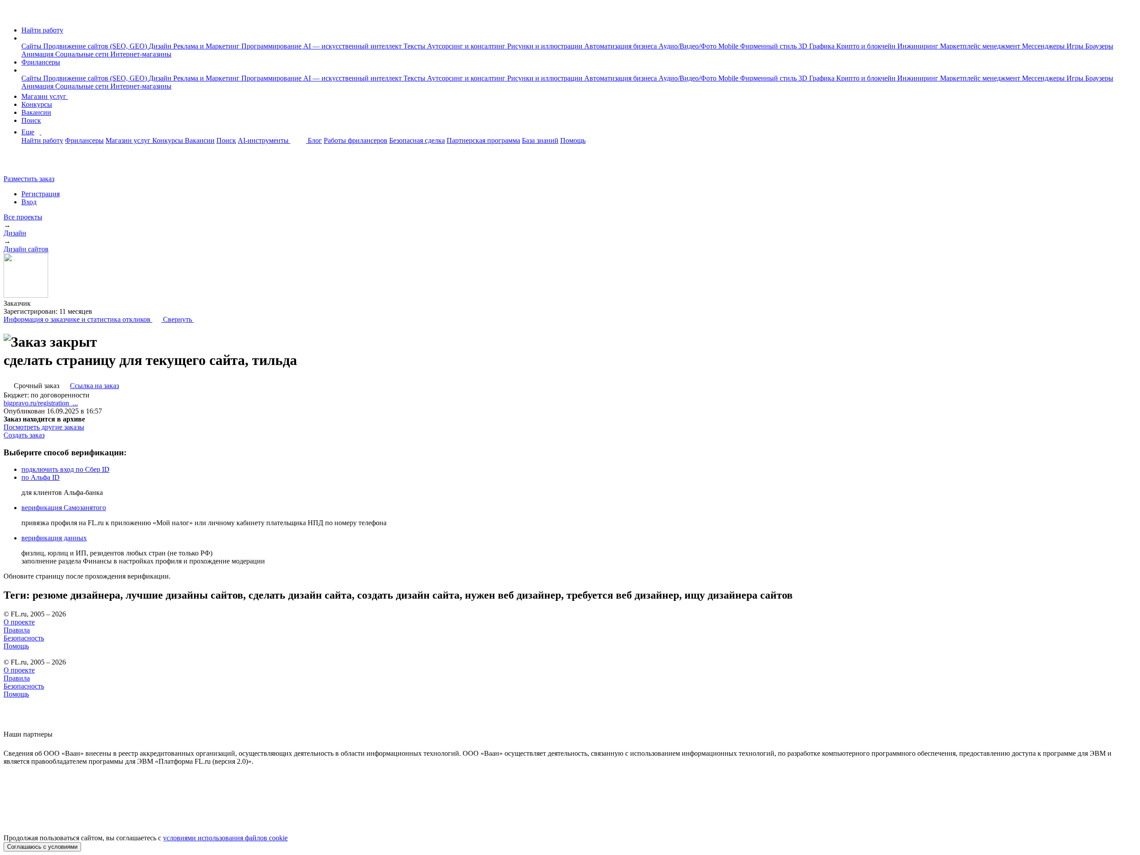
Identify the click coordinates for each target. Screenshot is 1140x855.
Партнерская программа (483, 140)
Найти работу (42, 30)
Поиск (31, 120)
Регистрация (40, 194)
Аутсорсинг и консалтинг (467, 46)
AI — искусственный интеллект (353, 46)
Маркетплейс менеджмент (981, 46)
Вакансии (36, 112)
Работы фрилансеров (355, 140)
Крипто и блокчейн (866, 46)
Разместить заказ (29, 178)
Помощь (573, 140)
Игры (1076, 46)
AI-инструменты (264, 140)
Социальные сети (82, 54)
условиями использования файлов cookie (225, 838)
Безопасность (24, 638)
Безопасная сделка (417, 140)
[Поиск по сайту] (28, 163)
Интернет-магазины (140, 54)
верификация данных (54, 538)
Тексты (415, 46)
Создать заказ (24, 435)
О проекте (19, 622)
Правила (17, 630)
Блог (315, 140)
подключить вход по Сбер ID (65, 469)
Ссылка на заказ (94, 385)
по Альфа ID (40, 477)
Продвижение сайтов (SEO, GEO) (96, 46)
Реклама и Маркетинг (207, 46)
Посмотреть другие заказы (44, 427)
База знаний (540, 140)
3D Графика (817, 46)
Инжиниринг (918, 46)
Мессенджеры (1044, 46)
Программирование (272, 46)
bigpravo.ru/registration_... (41, 403)
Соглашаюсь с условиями (42, 846)
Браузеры (1099, 46)
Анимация (38, 54)
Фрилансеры (40, 62)
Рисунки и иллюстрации (545, 46)
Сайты (32, 46)
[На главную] (12, 15)
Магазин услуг (44, 96)
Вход (29, 202)
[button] (24, 38)
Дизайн (161, 46)
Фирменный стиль (769, 46)
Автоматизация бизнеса (621, 46)
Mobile (729, 46)
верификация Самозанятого (63, 507)
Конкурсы (36, 104)
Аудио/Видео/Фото (688, 46)
